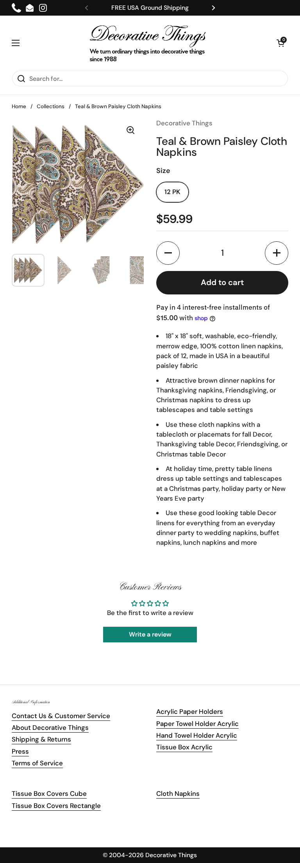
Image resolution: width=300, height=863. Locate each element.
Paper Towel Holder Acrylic (197, 723)
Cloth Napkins (178, 793)
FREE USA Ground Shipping (150, 7)
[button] (280, 43)
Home (19, 106)
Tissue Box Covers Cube (49, 793)
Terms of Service (37, 763)
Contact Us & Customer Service (61, 715)
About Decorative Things (50, 727)
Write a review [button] (150, 634)
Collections (50, 106)
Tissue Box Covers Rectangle (56, 805)
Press (20, 751)
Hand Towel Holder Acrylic (196, 735)
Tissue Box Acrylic (184, 747)
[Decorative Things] (148, 42)
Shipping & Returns (41, 739)
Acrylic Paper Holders (189, 711)
